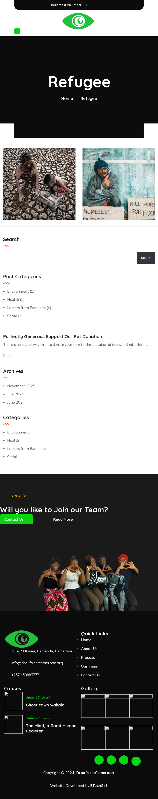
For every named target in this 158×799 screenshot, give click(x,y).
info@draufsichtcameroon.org (37, 663)
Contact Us (14, 519)
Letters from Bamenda (26, 307)
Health (13, 299)
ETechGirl (99, 785)
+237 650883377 (25, 674)
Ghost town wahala (45, 704)
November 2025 (21, 386)
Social (12, 315)
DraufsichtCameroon (95, 772)
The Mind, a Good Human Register (51, 728)
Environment (18, 291)
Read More (63, 519)
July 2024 (15, 394)
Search (11, 239)
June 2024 (16, 402)
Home (67, 98)
